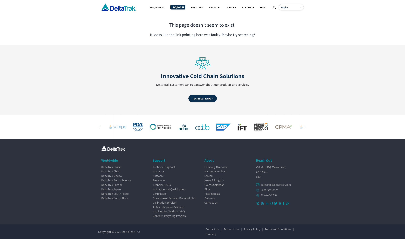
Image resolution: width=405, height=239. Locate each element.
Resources (159, 180)
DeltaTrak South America (116, 180)
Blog (207, 189)
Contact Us (211, 202)
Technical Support (164, 167)
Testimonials (212, 194)
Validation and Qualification (169, 189)
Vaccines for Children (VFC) (169, 211)
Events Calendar (214, 185)
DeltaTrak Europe (111, 185)
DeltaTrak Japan (111, 189)
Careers (209, 176)
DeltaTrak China (110, 171)
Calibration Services (165, 202)
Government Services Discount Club (174, 198)
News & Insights (214, 180)
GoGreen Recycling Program (170, 216)
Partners (209, 198)
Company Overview (215, 167)
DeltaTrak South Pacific (115, 194)
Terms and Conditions (278, 229)
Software (158, 176)
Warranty (158, 171)
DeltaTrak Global (111, 167)
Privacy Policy (252, 229)
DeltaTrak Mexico (111, 176)
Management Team (215, 171)
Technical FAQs (162, 185)
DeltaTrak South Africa (114, 198)
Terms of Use (231, 229)
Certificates (159, 194)
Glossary (211, 234)
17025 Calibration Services (168, 207)
